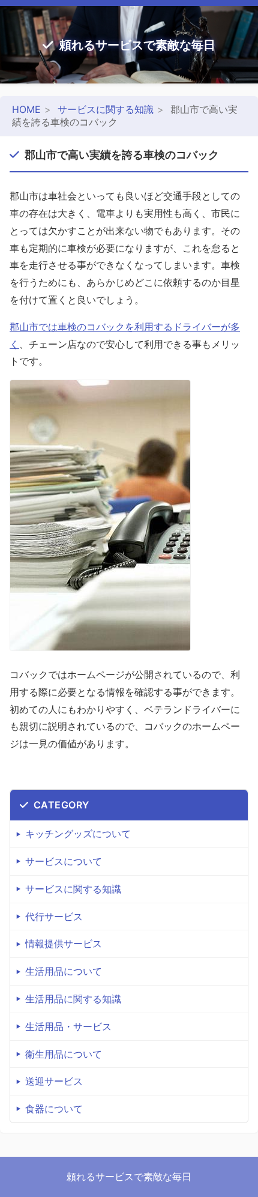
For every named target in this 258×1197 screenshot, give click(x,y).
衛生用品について (63, 1054)
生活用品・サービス (68, 1026)
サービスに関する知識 (106, 109)
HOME (26, 109)
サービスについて (63, 861)
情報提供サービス (63, 944)
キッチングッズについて (78, 834)
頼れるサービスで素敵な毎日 (137, 45)
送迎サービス (54, 1081)
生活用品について (63, 971)
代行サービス (54, 917)
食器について (54, 1109)
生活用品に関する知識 (73, 999)
